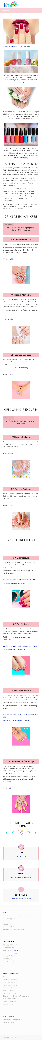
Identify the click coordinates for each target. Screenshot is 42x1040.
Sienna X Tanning (9, 993)
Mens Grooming (9, 1001)
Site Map (6, 1025)
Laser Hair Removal (10, 988)
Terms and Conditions (11, 1020)
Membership (8, 1004)
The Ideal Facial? (9, 982)
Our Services (13, 47)
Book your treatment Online (21, 899)
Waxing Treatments (10, 990)
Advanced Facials (10, 985)
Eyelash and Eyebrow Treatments (16, 996)
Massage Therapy (10, 980)
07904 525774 (21, 856)
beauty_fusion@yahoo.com (21, 877)
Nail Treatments (9, 999)
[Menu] (36, 4)
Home (5, 47)
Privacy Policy (8, 1022)
